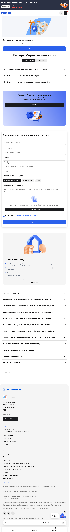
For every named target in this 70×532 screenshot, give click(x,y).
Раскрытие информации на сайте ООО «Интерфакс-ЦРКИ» (19, 496)
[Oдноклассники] (8, 513)
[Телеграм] (13, 513)
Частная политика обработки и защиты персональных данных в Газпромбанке (24, 493)
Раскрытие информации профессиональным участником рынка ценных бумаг (24, 489)
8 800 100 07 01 (8, 404)
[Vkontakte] (4, 513)
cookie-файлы (38, 502)
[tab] (28, 60)
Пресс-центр (7, 438)
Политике (56, 522)
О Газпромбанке (8, 435)
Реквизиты (6, 448)
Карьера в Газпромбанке (10, 475)
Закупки (5, 444)
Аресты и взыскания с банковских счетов (16, 463)
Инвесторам (7, 454)
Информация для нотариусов (12, 469)
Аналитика (6, 460)
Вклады (5, 472)
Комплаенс (6, 451)
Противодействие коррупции (12, 457)
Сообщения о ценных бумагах (11, 498)
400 (4, 410)
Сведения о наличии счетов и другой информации (18, 466)
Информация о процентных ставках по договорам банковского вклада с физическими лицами (29, 486)
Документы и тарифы (9, 441)
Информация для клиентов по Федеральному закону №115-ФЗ (20, 491)
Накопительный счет (9, 478)
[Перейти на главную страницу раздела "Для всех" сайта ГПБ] (7, 13)
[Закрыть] (67, 2)
